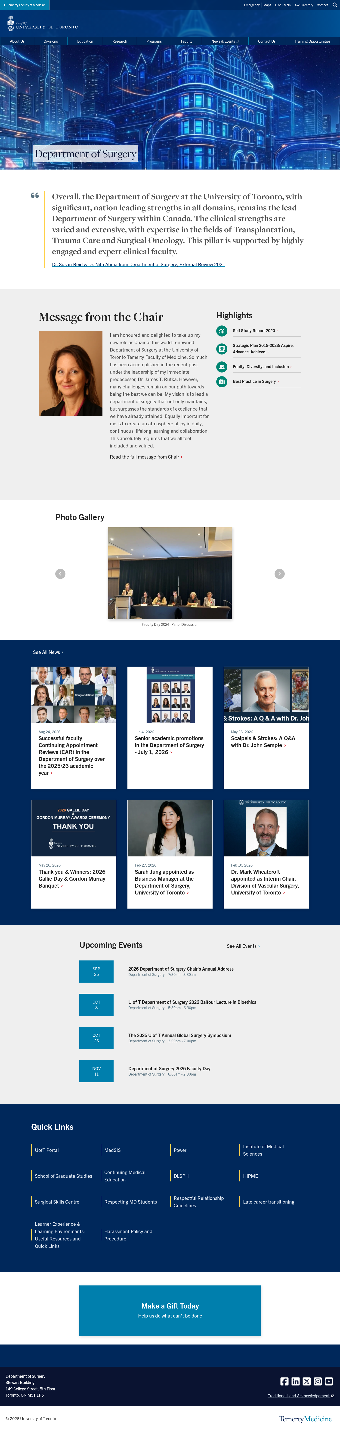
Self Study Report (254, 330)
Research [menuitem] (119, 41)
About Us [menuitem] (17, 41)
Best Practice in (255, 381)
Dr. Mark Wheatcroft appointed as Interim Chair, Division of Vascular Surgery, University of (265, 882)
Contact (322, 5)
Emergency (252, 5)
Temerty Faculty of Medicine (26, 5)
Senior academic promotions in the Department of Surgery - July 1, (169, 744)
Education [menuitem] (85, 41)
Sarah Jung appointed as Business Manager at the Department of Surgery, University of (164, 882)
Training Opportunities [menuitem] (312, 41)
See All (47, 652)
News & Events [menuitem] (223, 41)
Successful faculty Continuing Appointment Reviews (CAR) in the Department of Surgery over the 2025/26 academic (72, 755)
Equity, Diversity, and (261, 366)
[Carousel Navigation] (170, 574)
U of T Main (283, 5)
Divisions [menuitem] (51, 41)
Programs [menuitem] (154, 41)
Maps (267, 5)
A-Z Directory (304, 5)
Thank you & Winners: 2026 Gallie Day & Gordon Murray (72, 878)
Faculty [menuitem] (186, 41)
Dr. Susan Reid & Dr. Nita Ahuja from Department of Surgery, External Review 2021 (138, 264)
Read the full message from (145, 456)
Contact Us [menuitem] (266, 41)
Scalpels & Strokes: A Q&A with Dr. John (263, 741)
